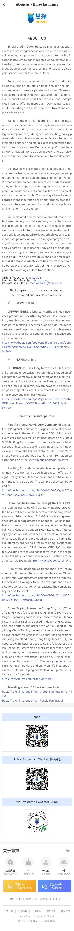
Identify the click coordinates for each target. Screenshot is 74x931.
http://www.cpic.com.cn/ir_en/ (50, 560)
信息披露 (37, 911)
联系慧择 (22, 911)
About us (25, 916)
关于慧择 (8, 911)
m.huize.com (33, 277)
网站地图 (51, 911)
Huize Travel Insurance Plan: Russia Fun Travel (32, 700)
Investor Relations (44, 916)
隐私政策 (65, 911)
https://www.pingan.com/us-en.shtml (45, 460)
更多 (68, 850)
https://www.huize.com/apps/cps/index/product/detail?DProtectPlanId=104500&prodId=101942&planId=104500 (36, 347)
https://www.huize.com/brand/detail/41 (27, 679)
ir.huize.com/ (40, 280)
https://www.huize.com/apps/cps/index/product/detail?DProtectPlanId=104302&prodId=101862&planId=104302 (36, 403)
